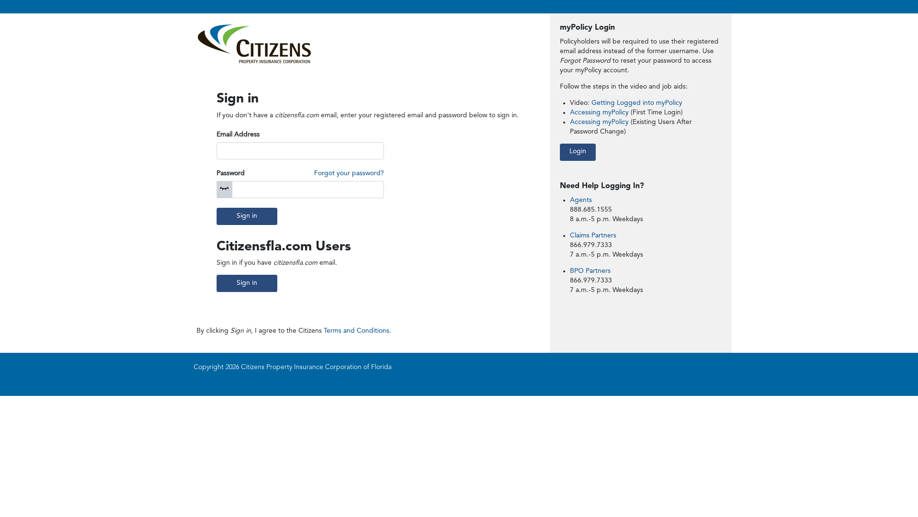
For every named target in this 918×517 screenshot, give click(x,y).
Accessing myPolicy (600, 112)
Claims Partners (593, 235)
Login (577, 151)
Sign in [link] (247, 283)
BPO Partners (590, 271)
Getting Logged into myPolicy (636, 103)
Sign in (247, 216)
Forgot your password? (349, 173)
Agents (581, 200)
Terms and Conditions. (357, 330)
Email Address (238, 134)
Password (231, 173)
